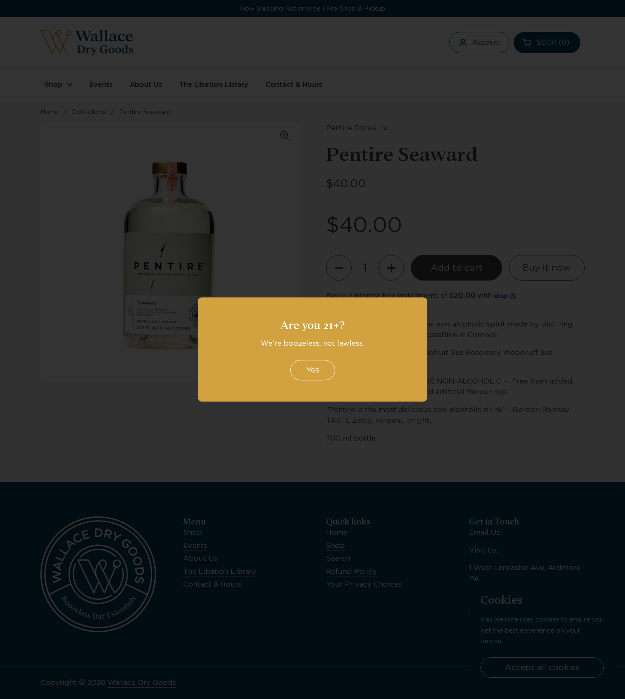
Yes (312, 370)
